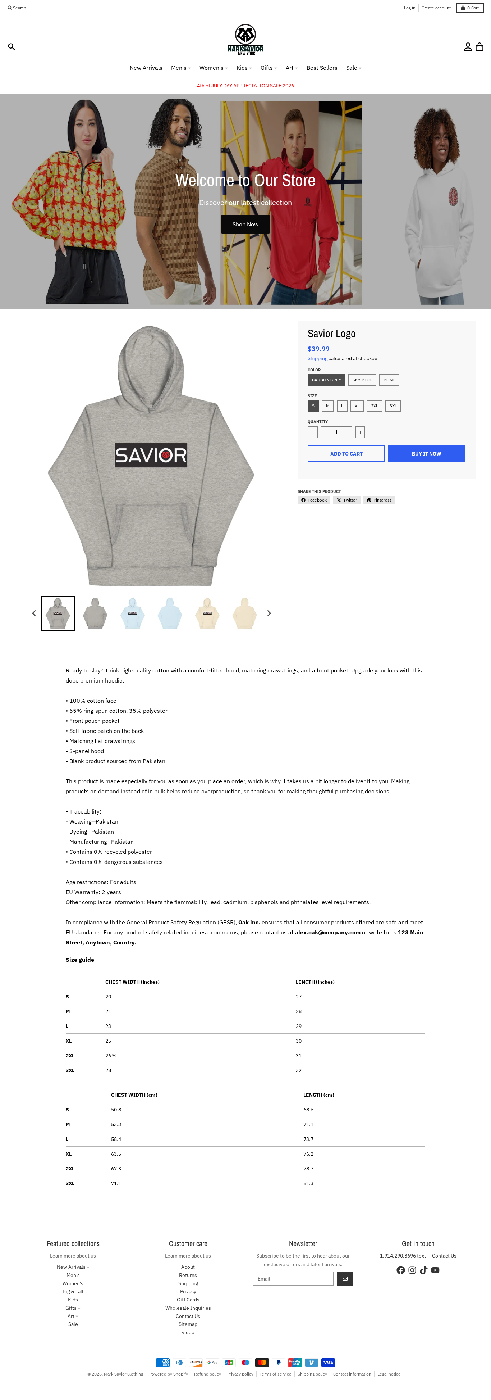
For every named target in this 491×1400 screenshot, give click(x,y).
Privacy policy (240, 1374)
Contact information (352, 1374)
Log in (410, 7)
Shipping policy (312, 1374)
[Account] (468, 46)
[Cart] (479, 46)
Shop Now (245, 224)
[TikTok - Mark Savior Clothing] (423, 1270)
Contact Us (444, 1255)
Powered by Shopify (168, 1374)
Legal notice (389, 1374)
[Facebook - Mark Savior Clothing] (400, 1270)
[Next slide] (268, 613)
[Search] (11, 46)
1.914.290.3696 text (403, 1255)
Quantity (318, 421)
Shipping (317, 358)
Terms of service (276, 1374)
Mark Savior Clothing (123, 1374)
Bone (389, 379)
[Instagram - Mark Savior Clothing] (412, 1270)
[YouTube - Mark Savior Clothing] (435, 1270)
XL (357, 405)
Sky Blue (362, 379)
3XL (393, 405)
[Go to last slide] (34, 613)
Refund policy (207, 1374)
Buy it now (426, 453)
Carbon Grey (326, 379)
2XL (374, 405)
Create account (436, 7)
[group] (58, 613)
